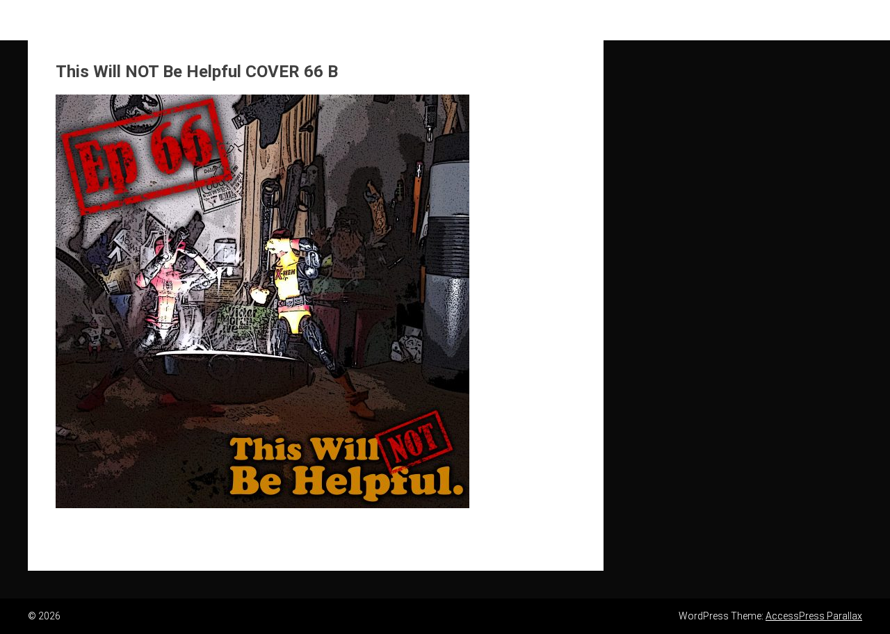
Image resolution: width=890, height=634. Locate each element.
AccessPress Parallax (814, 615)
